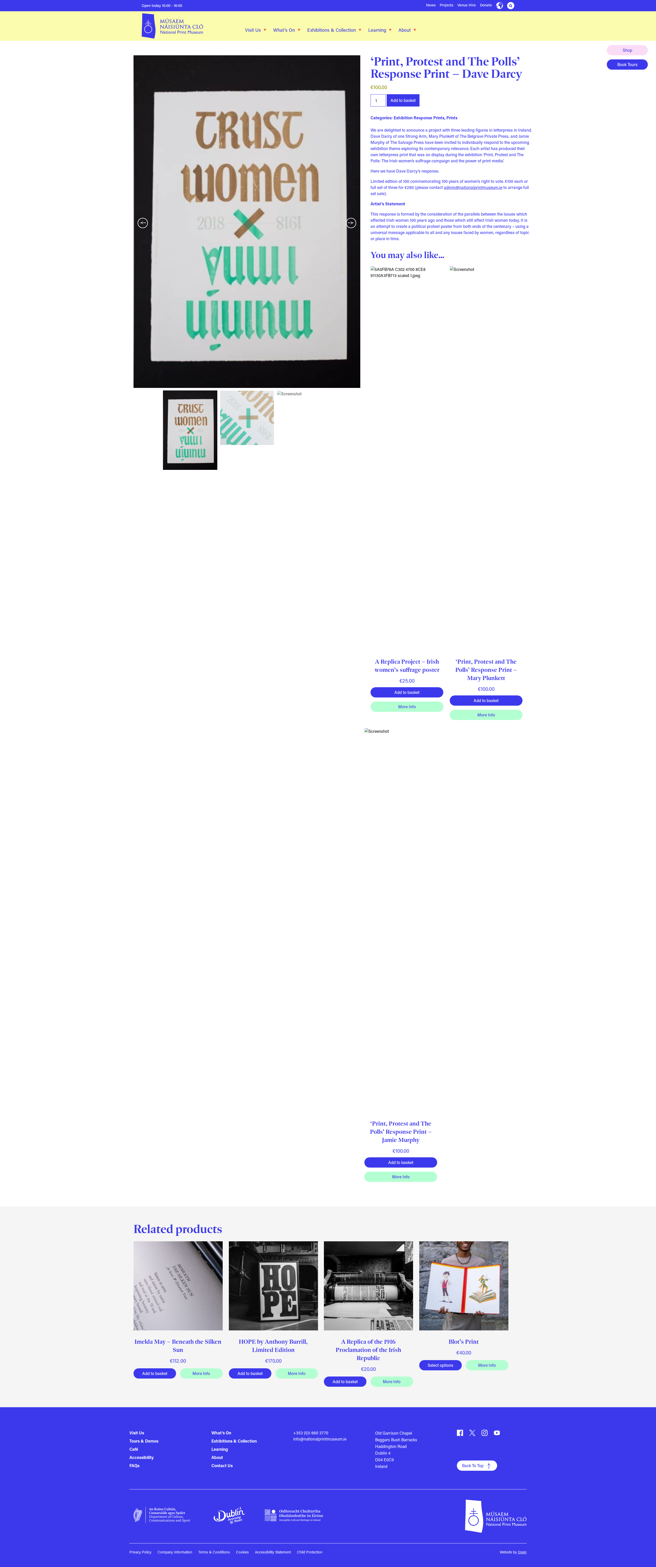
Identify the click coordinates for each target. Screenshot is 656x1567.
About (404, 30)
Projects (446, 5)
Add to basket (403, 100)
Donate (486, 5)
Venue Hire (466, 5)
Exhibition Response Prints (419, 117)
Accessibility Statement (273, 1552)
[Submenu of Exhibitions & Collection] (360, 30)
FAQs (134, 1465)
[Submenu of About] (415, 30)
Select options (440, 1365)
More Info (407, 706)
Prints (451, 117)
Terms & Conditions (214, 1552)
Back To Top (473, 1465)
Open (522, 1552)
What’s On (284, 30)
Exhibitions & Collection (331, 30)
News (431, 5)
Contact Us (222, 1465)
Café (133, 1449)
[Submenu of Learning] (390, 30)
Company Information (175, 1552)
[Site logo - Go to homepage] (179, 26)
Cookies (242, 1552)
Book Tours (627, 64)
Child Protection (309, 1552)
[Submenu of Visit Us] (265, 30)
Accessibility (141, 1457)
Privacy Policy (140, 1552)
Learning (377, 30)
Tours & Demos (143, 1441)
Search (510, 5)
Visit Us (253, 30)
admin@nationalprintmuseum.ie (473, 187)
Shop (627, 50)
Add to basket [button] (407, 692)
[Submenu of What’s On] (299, 30)
